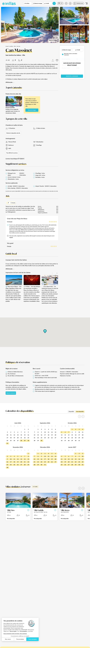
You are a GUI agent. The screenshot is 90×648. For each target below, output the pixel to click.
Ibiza (15, 46)
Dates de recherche (10, 393)
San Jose (18, 46)
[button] (79, 488)
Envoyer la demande (72, 76)
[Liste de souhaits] (66, 3)
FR (59, 3)
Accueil (7, 46)
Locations (11, 46)
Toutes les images (53, 40)
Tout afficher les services (12, 152)
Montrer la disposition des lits (13, 133)
